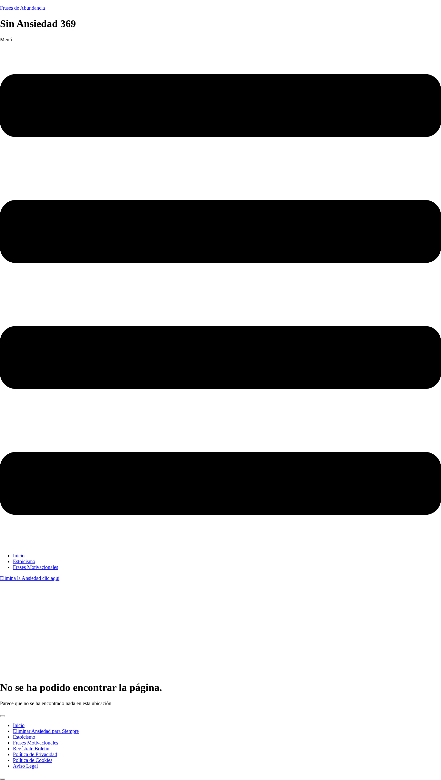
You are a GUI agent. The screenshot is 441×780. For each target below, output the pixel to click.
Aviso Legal (25, 766)
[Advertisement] (220, 629)
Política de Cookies (32, 760)
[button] (220, 292)
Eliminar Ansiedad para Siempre (46, 731)
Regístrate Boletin (31, 748)
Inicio (19, 555)
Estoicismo (24, 561)
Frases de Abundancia (22, 8)
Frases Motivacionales (35, 567)
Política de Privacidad (35, 754)
